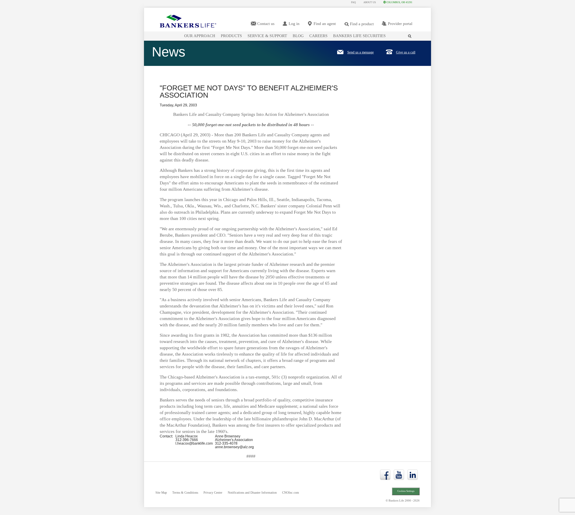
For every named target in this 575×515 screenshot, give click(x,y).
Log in (294, 23)
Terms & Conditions (185, 492)
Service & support (267, 36)
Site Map (161, 492)
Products (231, 36)
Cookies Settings (405, 491)
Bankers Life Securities (359, 36)
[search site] (411, 33)
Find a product (362, 24)
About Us (369, 2)
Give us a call (405, 52)
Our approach (199, 36)
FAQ (353, 2)
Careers (318, 36)
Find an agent (325, 23)
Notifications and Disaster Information (252, 492)
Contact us (265, 23)
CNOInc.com (290, 492)
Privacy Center (212, 492)
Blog (298, 36)
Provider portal (400, 23)
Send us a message (360, 52)
